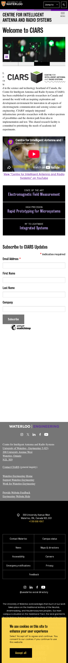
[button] (51, 5)
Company (8, 302)
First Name (9, 273)
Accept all (20, 653)
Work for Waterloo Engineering (19, 483)
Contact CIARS (11, 467)
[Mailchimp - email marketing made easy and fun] (21, 329)
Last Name (9, 288)
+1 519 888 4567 (36, 521)
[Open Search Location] (64, 5)
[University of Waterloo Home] (11, 4)
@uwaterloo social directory (34, 592)
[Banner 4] (57, 64)
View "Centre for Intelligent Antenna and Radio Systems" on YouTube (34, 176)
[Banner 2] (26, 64)
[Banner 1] (10, 64)
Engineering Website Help (16, 496)
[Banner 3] (42, 64)
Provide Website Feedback (16, 492)
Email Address (12, 259)
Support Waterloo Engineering (18, 479)
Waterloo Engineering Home (18, 476)
